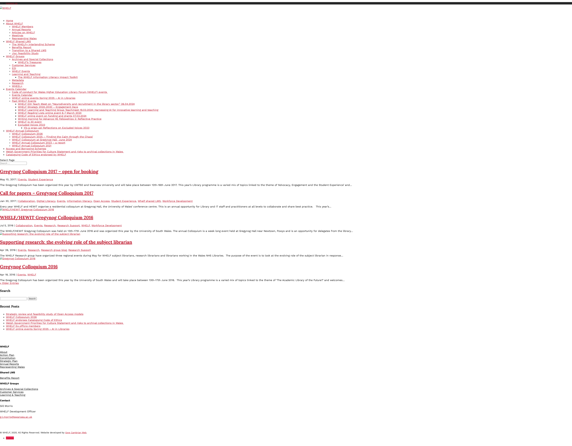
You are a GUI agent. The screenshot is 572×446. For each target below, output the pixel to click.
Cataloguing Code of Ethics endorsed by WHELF (36, 154)
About (3, 352)
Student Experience (40, 179)
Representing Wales (24, 38)
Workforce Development (177, 201)
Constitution (7, 358)
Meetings (17, 35)
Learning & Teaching (12, 394)
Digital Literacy (46, 201)
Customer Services (23, 65)
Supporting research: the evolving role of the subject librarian (66, 242)
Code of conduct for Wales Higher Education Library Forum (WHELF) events (60, 92)
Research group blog (54, 250)
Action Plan (7, 355)
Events (22, 179)
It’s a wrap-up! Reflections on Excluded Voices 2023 (56, 127)
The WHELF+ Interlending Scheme (33, 44)
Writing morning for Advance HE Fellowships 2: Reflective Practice (59, 118)
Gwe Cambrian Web (75, 432)
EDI (14, 68)
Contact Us (11, 3)
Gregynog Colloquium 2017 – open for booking (49, 171)
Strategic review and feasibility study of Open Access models (44, 314)
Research (18, 83)
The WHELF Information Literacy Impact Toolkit (48, 77)
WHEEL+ (17, 86)
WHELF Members (22, 26)
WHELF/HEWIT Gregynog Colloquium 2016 (46, 217)
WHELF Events (21, 71)
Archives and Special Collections (32, 59)
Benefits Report (21, 47)
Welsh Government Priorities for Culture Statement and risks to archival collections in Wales (65, 323)
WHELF (85, 225)
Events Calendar (22, 95)
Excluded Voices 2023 (31, 124)
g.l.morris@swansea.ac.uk (16, 416)
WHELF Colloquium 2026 (27, 133)
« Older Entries (9, 283)
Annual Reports (21, 29)
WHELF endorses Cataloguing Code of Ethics (34, 320)
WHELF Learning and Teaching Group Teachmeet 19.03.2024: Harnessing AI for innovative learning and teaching (88, 109)
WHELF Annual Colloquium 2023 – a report (38, 142)
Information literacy (79, 201)
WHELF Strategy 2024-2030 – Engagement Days (48, 106)
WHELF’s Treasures (29, 62)
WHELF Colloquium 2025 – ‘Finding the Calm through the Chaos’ (52, 136)
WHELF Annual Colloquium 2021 (31, 145)
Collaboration (26, 201)
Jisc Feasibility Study (25, 53)
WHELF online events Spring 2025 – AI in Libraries (43, 97)
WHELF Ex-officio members (23, 325)
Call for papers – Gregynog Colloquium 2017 (46, 193)
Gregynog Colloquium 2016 (29, 266)
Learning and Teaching (26, 74)
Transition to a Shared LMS (29, 50)
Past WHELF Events (24, 100)
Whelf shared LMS (149, 201)
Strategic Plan (9, 360)
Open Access (101, 201)
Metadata (18, 80)
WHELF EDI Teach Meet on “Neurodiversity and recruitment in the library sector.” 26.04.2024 (76, 103)
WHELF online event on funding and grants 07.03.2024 (52, 115)
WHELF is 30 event (30, 121)
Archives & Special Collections (19, 388)
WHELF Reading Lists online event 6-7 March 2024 (49, 112)
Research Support (68, 225)
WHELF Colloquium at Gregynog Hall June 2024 (42, 139)
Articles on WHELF (23, 32)
